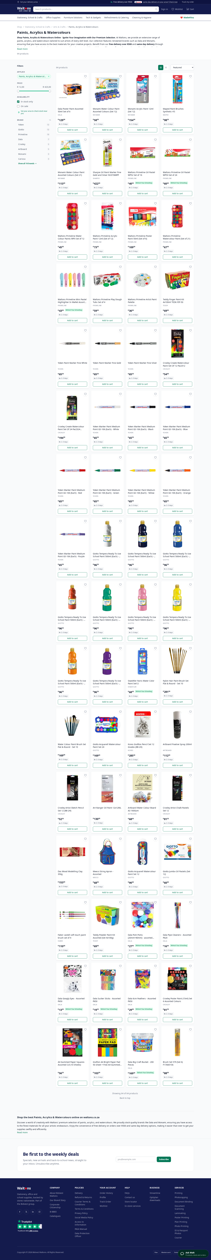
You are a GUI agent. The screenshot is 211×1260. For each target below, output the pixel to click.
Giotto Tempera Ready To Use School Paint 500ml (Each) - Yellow (177, 619)
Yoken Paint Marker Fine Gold (107, 363)
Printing (178, 1193)
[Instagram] (39, 1211)
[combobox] (96, 9)
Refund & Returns (83, 1197)
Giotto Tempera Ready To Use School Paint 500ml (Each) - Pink (142, 619)
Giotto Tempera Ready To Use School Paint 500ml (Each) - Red (72, 619)
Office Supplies (53, 17)
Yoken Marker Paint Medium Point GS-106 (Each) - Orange (177, 491)
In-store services (133, 1206)
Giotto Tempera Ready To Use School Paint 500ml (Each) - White (107, 555)
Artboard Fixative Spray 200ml (177, 744)
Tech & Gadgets (93, 17)
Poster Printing (182, 1217)
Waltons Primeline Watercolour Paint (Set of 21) (176, 237)
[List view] (166, 67)
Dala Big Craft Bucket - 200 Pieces (141, 1063)
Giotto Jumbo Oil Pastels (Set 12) (176, 872)
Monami (96, 115)
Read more (22, 49)
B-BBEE (53, 1211)
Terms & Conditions (84, 1208)
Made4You (187, 17)
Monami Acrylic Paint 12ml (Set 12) (140, 110)
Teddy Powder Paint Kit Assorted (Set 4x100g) (104, 936)
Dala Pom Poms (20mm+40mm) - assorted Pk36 (140, 936)
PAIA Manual (81, 1229)
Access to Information (80, 1223)
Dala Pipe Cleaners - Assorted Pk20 (177, 936)
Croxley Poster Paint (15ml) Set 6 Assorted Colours (177, 1000)
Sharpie (96, 178)
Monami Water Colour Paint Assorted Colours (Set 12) (106, 110)
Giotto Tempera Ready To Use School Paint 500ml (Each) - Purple (107, 682)
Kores (130, 750)
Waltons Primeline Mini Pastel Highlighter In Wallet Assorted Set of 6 (72, 301)
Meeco (95, 877)
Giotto (96, 560)
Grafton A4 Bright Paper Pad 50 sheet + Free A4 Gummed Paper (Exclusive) (106, 1063)
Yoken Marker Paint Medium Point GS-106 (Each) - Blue (176, 428)
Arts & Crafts (59, 26)
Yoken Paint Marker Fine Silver (142, 363)
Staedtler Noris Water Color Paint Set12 (141, 682)
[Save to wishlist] (85, 76)
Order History (106, 1193)
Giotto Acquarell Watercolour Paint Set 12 (142, 872)
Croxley (166, 369)
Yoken (60, 369)
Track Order (105, 1201)
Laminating (180, 1213)
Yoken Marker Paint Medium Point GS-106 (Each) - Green (106, 491)
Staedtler (132, 687)
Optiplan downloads (155, 1199)
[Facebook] (19, 1211)
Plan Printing (181, 1221)
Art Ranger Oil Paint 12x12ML (107, 807)
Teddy (165, 305)
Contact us (130, 1197)
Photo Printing (181, 1226)
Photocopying (181, 1197)
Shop (19, 26)
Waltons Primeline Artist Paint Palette (142, 300)
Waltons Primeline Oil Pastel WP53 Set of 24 (176, 173)
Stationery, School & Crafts (29, 17)
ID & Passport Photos (181, 1232)
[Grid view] (160, 67)
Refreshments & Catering (116, 17)
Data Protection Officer (82, 1235)
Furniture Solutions (73, 17)
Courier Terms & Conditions (82, 1203)
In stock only (27, 101)
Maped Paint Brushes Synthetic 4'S (173, 110)
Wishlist (103, 1206)
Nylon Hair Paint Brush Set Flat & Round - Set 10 (175, 682)
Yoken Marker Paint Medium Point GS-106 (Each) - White (106, 428)
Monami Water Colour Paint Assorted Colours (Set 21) (71, 173)
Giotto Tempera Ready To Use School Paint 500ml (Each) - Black (142, 555)
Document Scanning (180, 1207)
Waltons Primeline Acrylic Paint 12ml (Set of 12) (105, 237)
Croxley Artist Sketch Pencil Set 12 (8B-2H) (71, 809)
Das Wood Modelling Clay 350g (70, 872)
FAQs (127, 1193)
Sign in (164, 9)
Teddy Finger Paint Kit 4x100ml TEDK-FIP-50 (173, 300)
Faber (60, 941)
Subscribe (164, 1159)
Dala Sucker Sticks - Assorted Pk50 (107, 1000)
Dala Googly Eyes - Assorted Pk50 (71, 1000)
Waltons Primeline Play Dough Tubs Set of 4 (107, 300)
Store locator (131, 1201)
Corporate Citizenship (55, 1206)
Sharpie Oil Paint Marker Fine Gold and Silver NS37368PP (107, 173)
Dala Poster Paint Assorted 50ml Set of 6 (70, 110)
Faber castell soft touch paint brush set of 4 (72, 936)
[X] (26, 1211)
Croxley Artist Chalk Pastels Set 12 (176, 809)
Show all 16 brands (26, 163)
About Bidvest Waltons (56, 1194)
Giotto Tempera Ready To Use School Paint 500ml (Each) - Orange (72, 682)
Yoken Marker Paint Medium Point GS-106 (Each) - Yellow (141, 491)
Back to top (125, 1098)
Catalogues (55, 1216)
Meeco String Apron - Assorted (103, 872)
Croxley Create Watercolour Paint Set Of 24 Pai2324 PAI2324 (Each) (71, 428)
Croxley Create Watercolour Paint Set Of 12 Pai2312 (176, 364)
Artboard (167, 750)
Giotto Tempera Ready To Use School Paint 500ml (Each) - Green (107, 619)
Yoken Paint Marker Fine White (72, 363)
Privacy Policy (81, 1213)
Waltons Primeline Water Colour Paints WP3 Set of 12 (71, 237)
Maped (166, 115)
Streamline (155, 1193)
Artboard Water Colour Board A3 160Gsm (142, 809)
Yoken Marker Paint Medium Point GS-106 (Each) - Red (71, 491)
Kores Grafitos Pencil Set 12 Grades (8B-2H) (141, 745)
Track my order (188, 2)
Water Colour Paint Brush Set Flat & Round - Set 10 (72, 745)
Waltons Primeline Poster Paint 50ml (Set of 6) (140, 237)
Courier (178, 1237)
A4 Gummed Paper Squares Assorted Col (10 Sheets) (71, 1063)
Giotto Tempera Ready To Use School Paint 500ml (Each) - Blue (177, 555)
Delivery (79, 1193)
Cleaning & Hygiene (141, 17)
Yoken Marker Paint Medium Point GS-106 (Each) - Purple (71, 555)
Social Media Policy (84, 1217)
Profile (103, 1197)
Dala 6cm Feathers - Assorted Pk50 (142, 1000)
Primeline (132, 178)
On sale (24, 106)
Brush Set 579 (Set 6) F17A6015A (173, 1063)
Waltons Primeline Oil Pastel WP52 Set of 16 (141, 173)
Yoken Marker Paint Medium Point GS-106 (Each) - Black (141, 428)
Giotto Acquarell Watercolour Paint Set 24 (107, 745)
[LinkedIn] (32, 1211)
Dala (60, 115)
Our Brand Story (57, 1200)
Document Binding (184, 1201)
